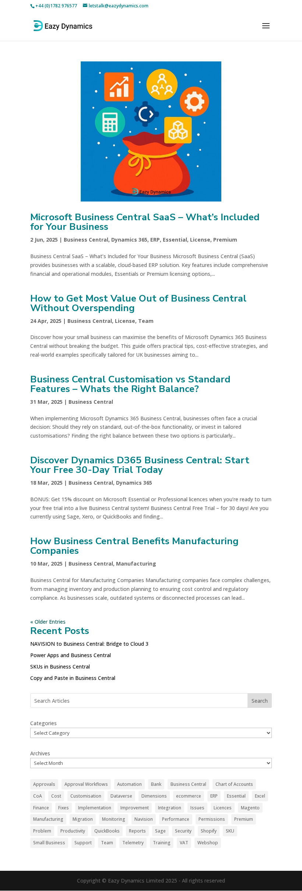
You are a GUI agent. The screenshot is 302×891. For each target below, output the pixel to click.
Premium (225, 239)
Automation (129, 784)
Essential (175, 239)
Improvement (134, 808)
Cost (56, 796)
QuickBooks (107, 831)
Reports (137, 831)
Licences (223, 808)
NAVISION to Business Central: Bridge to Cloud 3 (89, 643)
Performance (175, 819)
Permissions (212, 819)
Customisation (85, 796)
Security (183, 831)
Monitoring (113, 819)
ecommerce (188, 796)
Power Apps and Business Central (70, 655)
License (200, 239)
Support (83, 843)
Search (260, 700)
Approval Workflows (86, 784)
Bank (156, 784)
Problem (42, 831)
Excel (260, 796)
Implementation (94, 808)
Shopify (209, 831)
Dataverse (121, 796)
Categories (43, 723)
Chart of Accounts (234, 784)
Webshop (207, 843)
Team (146, 320)
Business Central (86, 239)
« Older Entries (48, 621)
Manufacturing (136, 563)
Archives (40, 753)
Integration (169, 808)
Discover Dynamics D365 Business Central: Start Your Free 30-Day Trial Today (139, 465)
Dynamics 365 (129, 239)
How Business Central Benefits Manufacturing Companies (134, 546)
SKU (230, 831)
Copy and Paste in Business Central (72, 677)
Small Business (49, 843)
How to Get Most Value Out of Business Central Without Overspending (138, 303)
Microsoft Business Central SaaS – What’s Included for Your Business (145, 222)
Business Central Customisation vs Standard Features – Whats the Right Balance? (130, 384)
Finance (41, 808)
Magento (250, 808)
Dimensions (154, 796)
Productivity (72, 831)
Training (162, 843)
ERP (155, 239)
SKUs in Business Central (60, 666)
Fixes (63, 808)
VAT (184, 843)
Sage (160, 831)
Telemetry (133, 843)
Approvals (44, 784)
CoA (37, 796)
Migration (83, 819)
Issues (197, 808)
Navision (143, 819)
